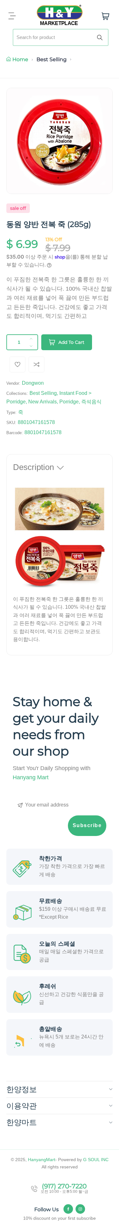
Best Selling (51, 59)
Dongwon (33, 383)
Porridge (69, 401)
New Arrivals (42, 401)
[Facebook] (68, 1209)
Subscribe (87, 825)
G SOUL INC (96, 1159)
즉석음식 (91, 401)
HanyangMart (41, 1159)
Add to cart (71, 342)
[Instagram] (80, 1209)
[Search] (101, 37)
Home (20, 59)
